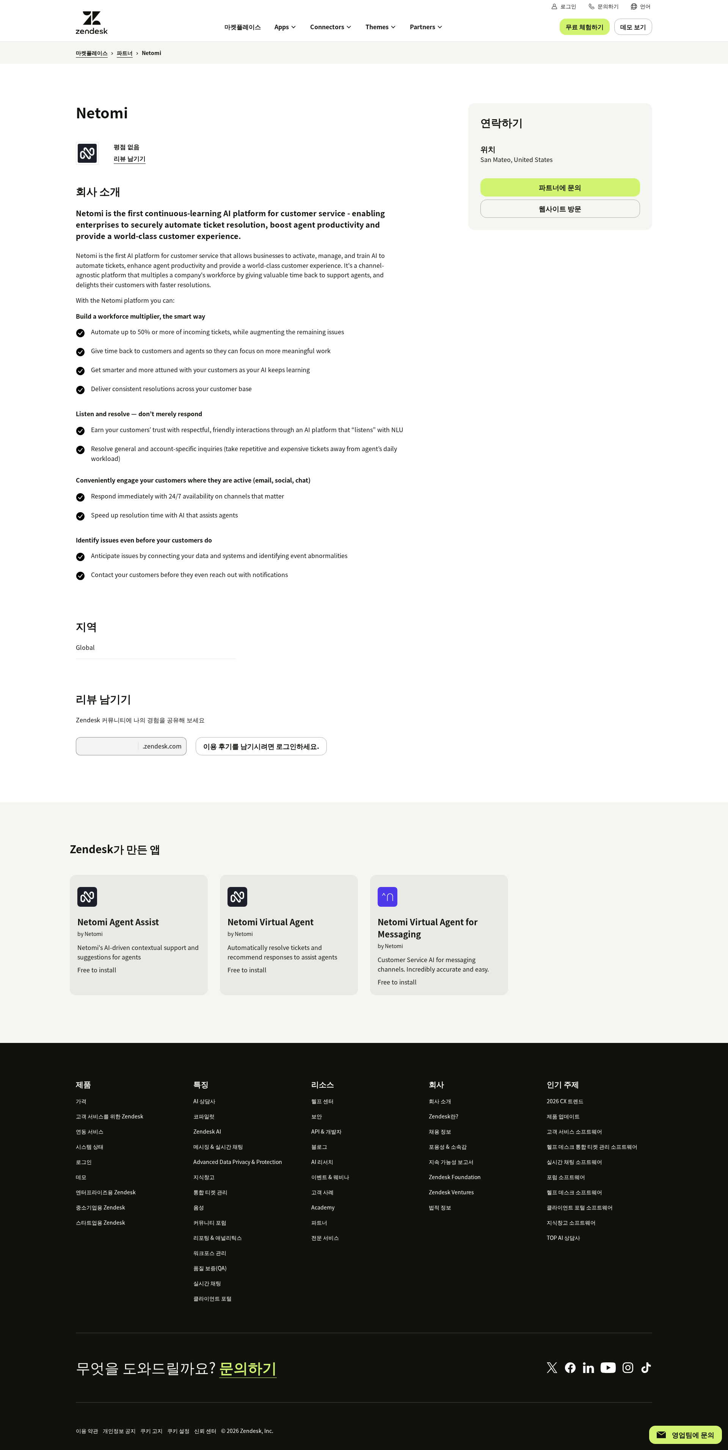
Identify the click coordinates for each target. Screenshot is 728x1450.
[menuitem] (641, 6)
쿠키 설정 (178, 1430)
